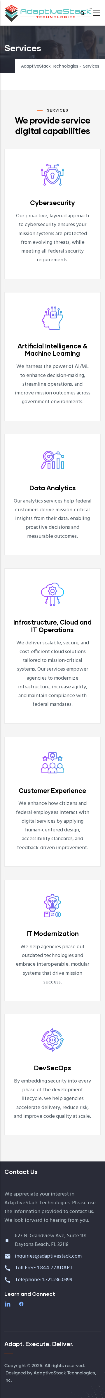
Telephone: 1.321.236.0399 (44, 1280)
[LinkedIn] (8, 1304)
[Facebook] (22, 1304)
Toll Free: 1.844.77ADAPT (44, 1268)
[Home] (48, 11)
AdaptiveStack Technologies (49, 66)
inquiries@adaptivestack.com (48, 1256)
